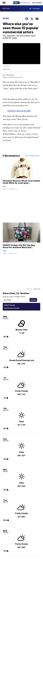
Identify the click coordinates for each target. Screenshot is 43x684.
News (6, 18)
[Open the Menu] (4, 3)
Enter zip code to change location (14, 296)
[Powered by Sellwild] (37, 289)
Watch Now (36, 2)
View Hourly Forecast (11, 308)
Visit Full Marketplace (32, 156)
